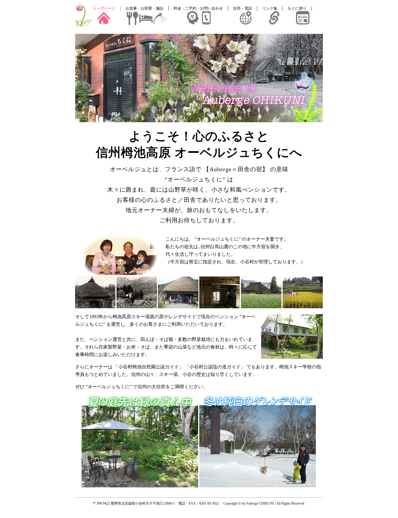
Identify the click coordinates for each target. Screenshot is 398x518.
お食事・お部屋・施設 (144, 8)
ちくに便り (297, 8)
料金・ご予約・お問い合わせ (198, 8)
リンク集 (269, 8)
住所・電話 (242, 8)
